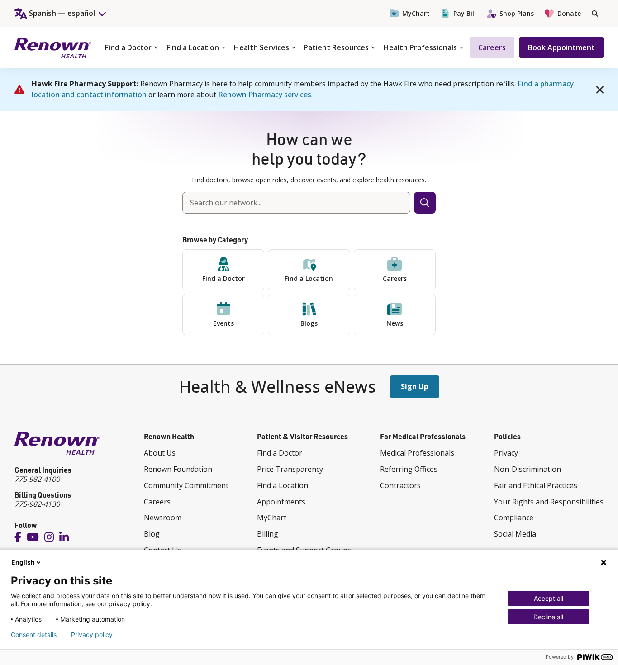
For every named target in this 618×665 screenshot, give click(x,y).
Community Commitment (186, 485)
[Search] (595, 13)
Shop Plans (516, 13)
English (23, 562)
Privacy (506, 453)
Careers (492, 47)
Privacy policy (92, 634)
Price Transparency (290, 469)
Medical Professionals (417, 453)
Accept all (548, 598)
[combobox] (296, 203)
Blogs (309, 323)
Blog (152, 534)
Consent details (34, 634)
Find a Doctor (128, 47)
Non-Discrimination (527, 469)
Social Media (515, 534)
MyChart (416, 13)
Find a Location (192, 47)
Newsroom (162, 517)
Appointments (281, 502)
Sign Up (414, 386)
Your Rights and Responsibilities (549, 502)
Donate (569, 13)
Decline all (548, 617)
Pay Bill (464, 13)
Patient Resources (336, 47)
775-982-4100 (37, 479)
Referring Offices (408, 469)
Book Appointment (561, 47)
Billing (267, 534)
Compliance (513, 517)
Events (223, 323)
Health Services (261, 47)
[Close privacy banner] (603, 562)
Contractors (400, 485)
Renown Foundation (178, 469)
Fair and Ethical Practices (535, 485)
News (394, 323)
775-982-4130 (37, 504)
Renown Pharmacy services (264, 95)
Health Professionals (420, 47)
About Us (160, 453)
